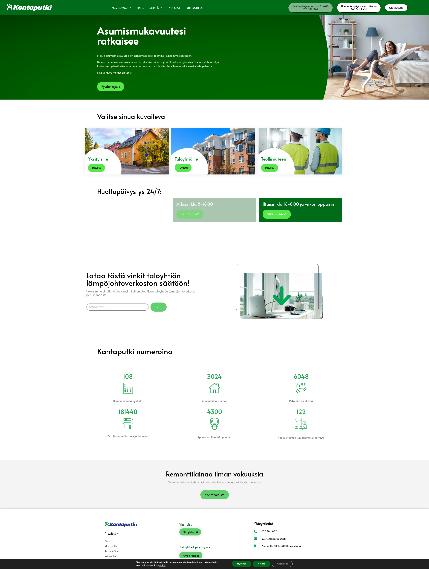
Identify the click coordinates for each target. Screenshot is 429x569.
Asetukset (282, 563)
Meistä (154, 8)
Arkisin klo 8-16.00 (194, 204)
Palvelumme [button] (119, 8)
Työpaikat (174, 8)
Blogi (141, 8)
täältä (162, 565)
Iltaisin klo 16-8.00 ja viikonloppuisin (298, 204)
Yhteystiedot (196, 8)
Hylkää (261, 563)
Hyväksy (241, 563)
